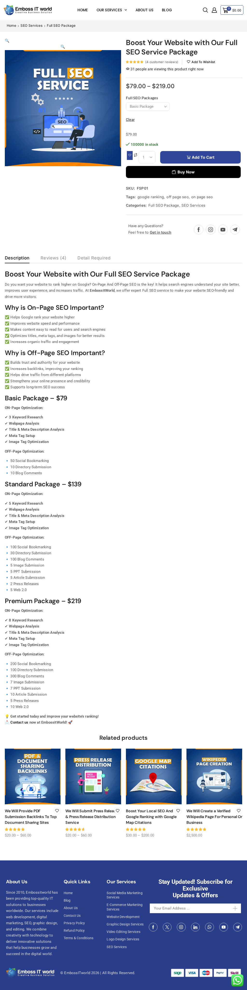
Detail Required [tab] (93, 257)
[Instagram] (210, 229)
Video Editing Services (123, 932)
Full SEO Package (61, 25)
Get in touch (160, 232)
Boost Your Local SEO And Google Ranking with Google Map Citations (151, 816)
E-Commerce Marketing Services (125, 907)
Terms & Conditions (79, 938)
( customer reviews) (161, 62)
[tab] (17, 259)
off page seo (177, 197)
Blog (167, 10)
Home (82, 10)
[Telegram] (235, 229)
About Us (145, 10)
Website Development (123, 917)
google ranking (150, 197)
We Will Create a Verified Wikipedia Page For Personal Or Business (214, 816)
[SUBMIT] (232, 908)
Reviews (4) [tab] (53, 257)
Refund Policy (74, 930)
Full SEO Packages (142, 97)
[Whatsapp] (209, 927)
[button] (205, 10)
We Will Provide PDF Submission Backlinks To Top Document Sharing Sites (31, 816)
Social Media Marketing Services (124, 895)
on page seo (202, 197)
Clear (130, 120)
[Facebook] (198, 229)
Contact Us (72, 915)
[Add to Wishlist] (130, 155)
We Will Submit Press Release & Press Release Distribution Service (91, 816)
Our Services (109, 10)
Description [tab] (17, 257)
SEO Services (31, 25)
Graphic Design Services (125, 924)
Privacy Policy (74, 923)
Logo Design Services (123, 939)
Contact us (19, 722)
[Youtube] (223, 229)
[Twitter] (167, 927)
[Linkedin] (195, 927)
